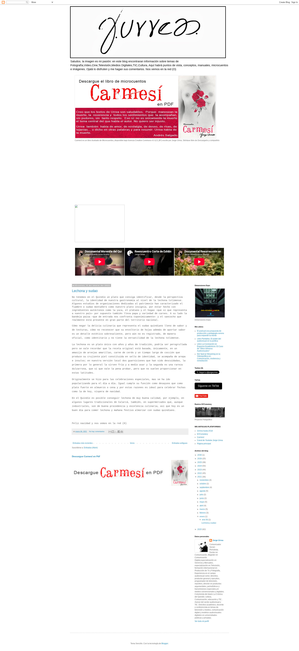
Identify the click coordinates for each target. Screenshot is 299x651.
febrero (203, 513)
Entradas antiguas (179, 443)
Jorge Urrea (218, 540)
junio (202, 498)
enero (202, 516)
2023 (199, 470)
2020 (199, 529)
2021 (199, 477)
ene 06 (205, 520)
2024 (199, 466)
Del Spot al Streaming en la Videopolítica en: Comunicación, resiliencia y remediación (208, 357)
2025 (199, 462)
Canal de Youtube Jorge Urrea (210, 440)
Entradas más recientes (83, 443)
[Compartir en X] (115, 431)
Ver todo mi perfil (202, 621)
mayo (202, 502)
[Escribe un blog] (112, 431)
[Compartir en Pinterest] (121, 431)
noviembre (204, 480)
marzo (202, 509)
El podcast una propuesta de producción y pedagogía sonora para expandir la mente (210, 333)
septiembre (205, 487)
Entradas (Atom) (91, 448)
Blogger (164, 643)
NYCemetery (202, 434)
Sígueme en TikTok (208, 386)
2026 (199, 458)
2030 (199, 455)
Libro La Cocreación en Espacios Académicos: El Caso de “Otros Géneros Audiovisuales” (210, 347)
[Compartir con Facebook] (118, 431)
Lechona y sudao (85, 291)
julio (202, 494)
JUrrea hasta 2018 (205, 431)
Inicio (132, 443)
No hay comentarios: (97, 431)
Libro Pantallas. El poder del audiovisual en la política (209, 340)
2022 (199, 473)
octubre (203, 484)
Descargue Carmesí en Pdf (86, 456)
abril (202, 506)
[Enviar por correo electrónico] (110, 431)
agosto (203, 491)
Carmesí (200, 437)
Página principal (204, 444)
